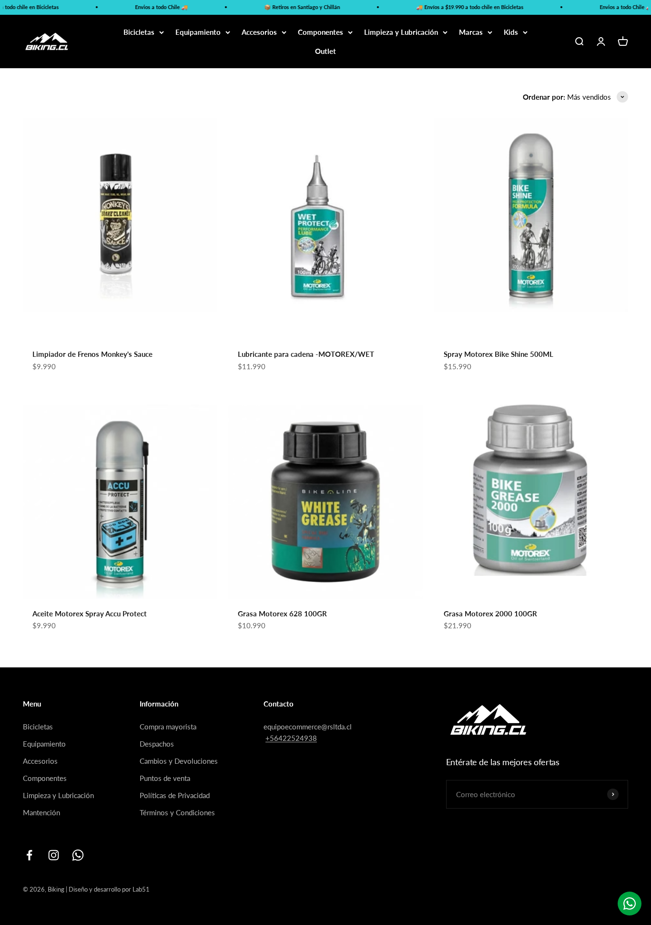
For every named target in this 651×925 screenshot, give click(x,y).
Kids (511, 32)
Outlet (325, 51)
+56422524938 (291, 738)
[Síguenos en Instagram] (53, 855)
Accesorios (259, 32)
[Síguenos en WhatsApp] (77, 855)
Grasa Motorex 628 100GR (282, 613)
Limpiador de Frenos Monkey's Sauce (92, 354)
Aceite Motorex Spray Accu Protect (89, 613)
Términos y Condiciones (177, 812)
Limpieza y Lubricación (401, 32)
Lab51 (141, 889)
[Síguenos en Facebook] (29, 855)
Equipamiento (198, 32)
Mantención (41, 812)
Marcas (471, 32)
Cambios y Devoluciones (179, 761)
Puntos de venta (165, 778)
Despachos (157, 743)
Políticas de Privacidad (175, 795)
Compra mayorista (168, 726)
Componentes (320, 32)
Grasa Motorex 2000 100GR (490, 613)
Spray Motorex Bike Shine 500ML (498, 354)
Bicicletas (138, 32)
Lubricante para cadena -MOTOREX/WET (306, 354)
